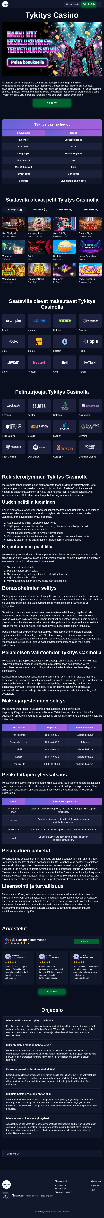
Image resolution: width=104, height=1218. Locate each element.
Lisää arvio (86, 941)
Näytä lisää (52, 991)
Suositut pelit (11, 210)
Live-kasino (37, 210)
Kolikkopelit (88, 210)
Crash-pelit (62, 210)
